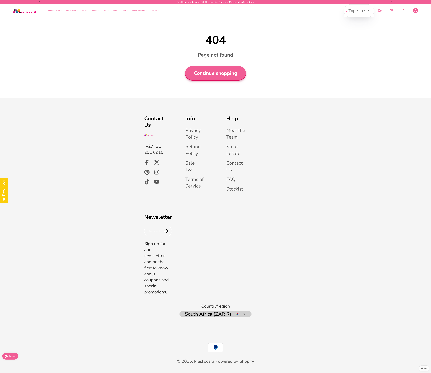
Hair (84, 11)
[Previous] (39, 2)
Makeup (94, 11)
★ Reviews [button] (4, 190)
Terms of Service (194, 182)
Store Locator (234, 150)
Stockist (234, 189)
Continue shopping (215, 73)
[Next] (391, 2)
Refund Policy (193, 150)
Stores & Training (138, 11)
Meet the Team (235, 133)
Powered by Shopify (234, 361)
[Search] (346, 11)
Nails (105, 11)
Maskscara (204, 361)
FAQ (231, 179)
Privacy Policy (193, 133)
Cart (403, 10)
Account (415, 10)
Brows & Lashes (54, 11)
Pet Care (154, 11)
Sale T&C (190, 166)
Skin (115, 11)
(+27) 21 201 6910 (153, 149)
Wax (124, 11)
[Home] (24, 10)
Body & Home (71, 11)
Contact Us (234, 166)
